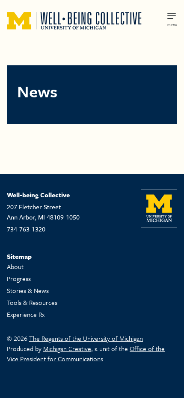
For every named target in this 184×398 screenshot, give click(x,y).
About (15, 266)
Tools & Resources (32, 302)
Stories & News (28, 290)
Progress (19, 278)
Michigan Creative (67, 348)
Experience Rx (26, 314)
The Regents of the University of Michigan (86, 338)
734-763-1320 (26, 229)
